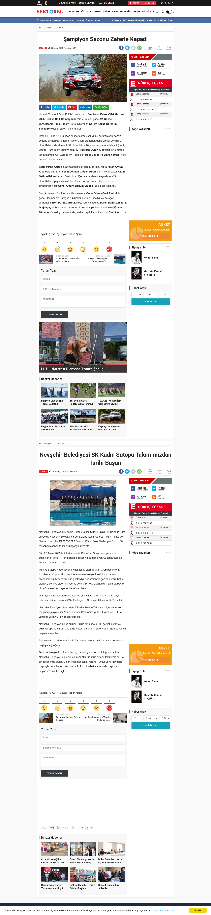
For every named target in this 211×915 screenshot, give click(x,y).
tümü (168, 247)
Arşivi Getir (150, 302)
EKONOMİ (95, 11)
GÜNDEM (74, 11)
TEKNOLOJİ (138, 11)
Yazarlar (117, 20)
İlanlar (171, 20)
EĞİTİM (84, 11)
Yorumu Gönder (54, 315)
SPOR (115, 11)
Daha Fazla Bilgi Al (164, 910)
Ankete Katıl (150, 236)
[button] (166, 129)
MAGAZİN (125, 11)
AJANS (61, 443)
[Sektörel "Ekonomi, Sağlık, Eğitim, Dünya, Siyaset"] (50, 11)
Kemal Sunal (151, 257)
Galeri (150, 3)
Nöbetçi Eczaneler (144, 20)
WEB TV (136, 3)
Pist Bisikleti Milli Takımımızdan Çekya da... (81, 429)
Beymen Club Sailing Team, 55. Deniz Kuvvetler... (52, 404)
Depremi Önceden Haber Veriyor (66, 20)
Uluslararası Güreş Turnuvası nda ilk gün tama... (52, 888)
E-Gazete (129, 20)
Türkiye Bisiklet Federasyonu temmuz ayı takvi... (81, 404)
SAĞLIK (106, 11)
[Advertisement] (23, 63)
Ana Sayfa (46, 28)
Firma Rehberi (160, 20)
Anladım (198, 910)
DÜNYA (150, 11)
